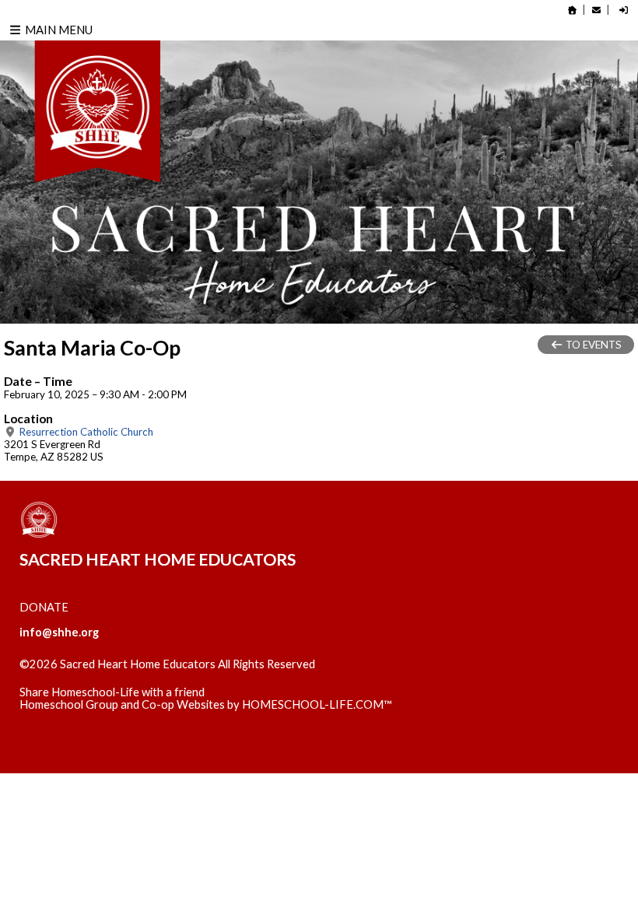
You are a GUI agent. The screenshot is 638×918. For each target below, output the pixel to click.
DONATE (43, 607)
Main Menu (58, 30)
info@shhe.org (59, 632)
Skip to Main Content (84, 677)
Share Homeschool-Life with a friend (112, 692)
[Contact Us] (596, 10)
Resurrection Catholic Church (85, 432)
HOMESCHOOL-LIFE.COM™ (317, 704)
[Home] (572, 10)
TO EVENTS (592, 344)
